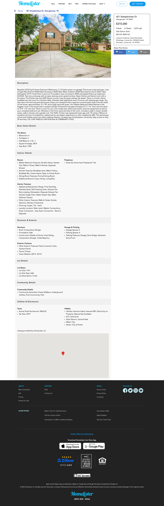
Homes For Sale (89, 4)
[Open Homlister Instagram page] (135, 391)
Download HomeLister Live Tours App (82, 440)
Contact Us (48, 393)
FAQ (46, 389)
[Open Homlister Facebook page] (125, 391)
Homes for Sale (23, 401)
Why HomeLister (24, 389)
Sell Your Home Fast (104, 420)
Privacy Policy (101, 393)
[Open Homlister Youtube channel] (141, 391)
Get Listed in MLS (103, 411)
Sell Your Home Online (52, 415)
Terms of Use (101, 389)
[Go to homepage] (29, 4)
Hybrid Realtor (102, 415)
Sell (53, 4)
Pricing (61, 4)
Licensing (100, 397)
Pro (77, 4)
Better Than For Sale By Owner (55, 411)
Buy (70, 4)
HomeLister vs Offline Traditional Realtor (59, 420)
